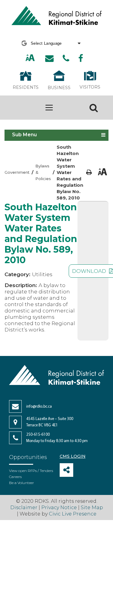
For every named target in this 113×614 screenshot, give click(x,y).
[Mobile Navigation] (49, 108)
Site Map (92, 507)
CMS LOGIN (73, 456)
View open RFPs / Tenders (31, 470)
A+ (23, 58)
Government (17, 172)
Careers (15, 476)
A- (37, 58)
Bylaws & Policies (43, 172)
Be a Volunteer (21, 482)
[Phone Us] (66, 58)
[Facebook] (80, 58)
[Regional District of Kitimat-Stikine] (56, 16)
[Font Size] (30, 58)
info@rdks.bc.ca (39, 407)
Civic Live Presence (72, 514)
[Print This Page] (89, 172)
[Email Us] (49, 58)
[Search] (93, 107)
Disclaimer (24, 507)
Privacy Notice (59, 507)
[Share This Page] (66, 470)
